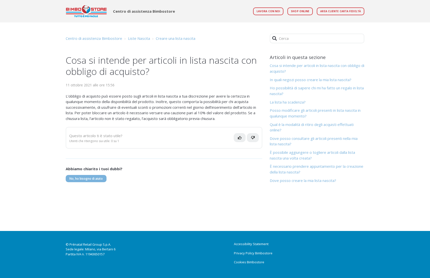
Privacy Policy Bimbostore (253, 253)
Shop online (300, 11)
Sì (241, 139)
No (255, 139)
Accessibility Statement (251, 244)
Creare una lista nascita (175, 38)
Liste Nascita (139, 38)
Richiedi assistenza (87, 220)
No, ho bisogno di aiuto (86, 178)
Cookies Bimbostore (249, 262)
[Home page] (86, 11)
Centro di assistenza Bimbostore (94, 38)
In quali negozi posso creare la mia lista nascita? (310, 79)
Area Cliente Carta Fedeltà (340, 11)
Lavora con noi (268, 11)
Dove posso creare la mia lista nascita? (303, 180)
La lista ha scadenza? (288, 102)
